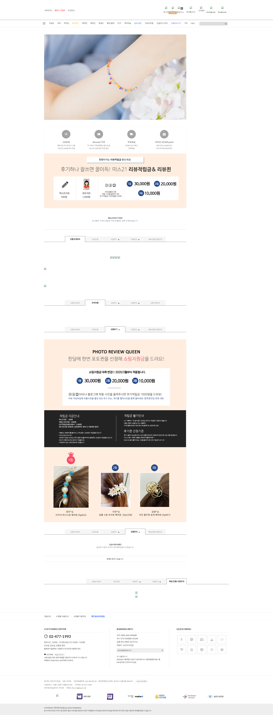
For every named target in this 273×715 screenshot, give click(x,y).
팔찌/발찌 (110, 23)
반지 (119, 23)
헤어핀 (84, 23)
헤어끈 (92, 23)
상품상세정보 (75, 239)
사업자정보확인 (141, 681)
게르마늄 (127, 23)
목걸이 (101, 23)
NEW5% (48, 10)
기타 (186, 23)
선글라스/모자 (162, 23)
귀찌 (59, 23)
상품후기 (114, 239)
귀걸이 (51, 23)
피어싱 (66, 23)
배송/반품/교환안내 (155, 239)
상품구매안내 (155, 303)
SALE (193, 23)
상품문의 (134, 239)
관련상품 (95, 239)
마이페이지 (190, 12)
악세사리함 (149, 23)
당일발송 (71, 10)
